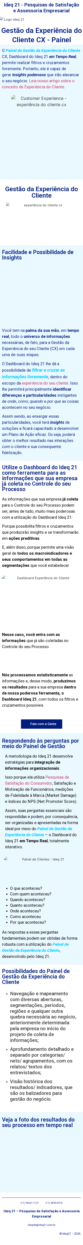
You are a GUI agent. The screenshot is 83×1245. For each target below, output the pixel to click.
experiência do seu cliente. (45, 383)
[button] (30, 21)
